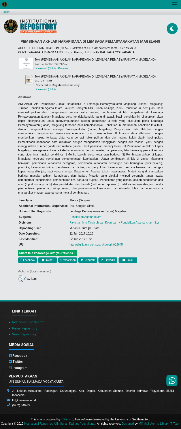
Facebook (29, 260)
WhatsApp (69, 260)
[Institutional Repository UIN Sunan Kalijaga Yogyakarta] (30, 26)
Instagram (19, 368)
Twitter (49, 260)
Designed (128, 423)
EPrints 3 (67, 419)
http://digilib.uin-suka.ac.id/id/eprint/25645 (96, 244)
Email (129, 260)
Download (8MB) (45, 89)
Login (6, 11)
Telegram (89, 260)
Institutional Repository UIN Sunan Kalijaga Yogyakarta (59, 423)
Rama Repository (24, 328)
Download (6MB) (45, 68)
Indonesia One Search (28, 322)
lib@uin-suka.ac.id (24, 400)
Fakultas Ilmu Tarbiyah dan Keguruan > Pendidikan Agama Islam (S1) (114, 222)
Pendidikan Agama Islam (85, 216)
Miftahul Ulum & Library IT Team (159, 423)
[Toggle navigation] (175, 4)
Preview (63, 68)
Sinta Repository (24, 334)
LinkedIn (109, 260)
